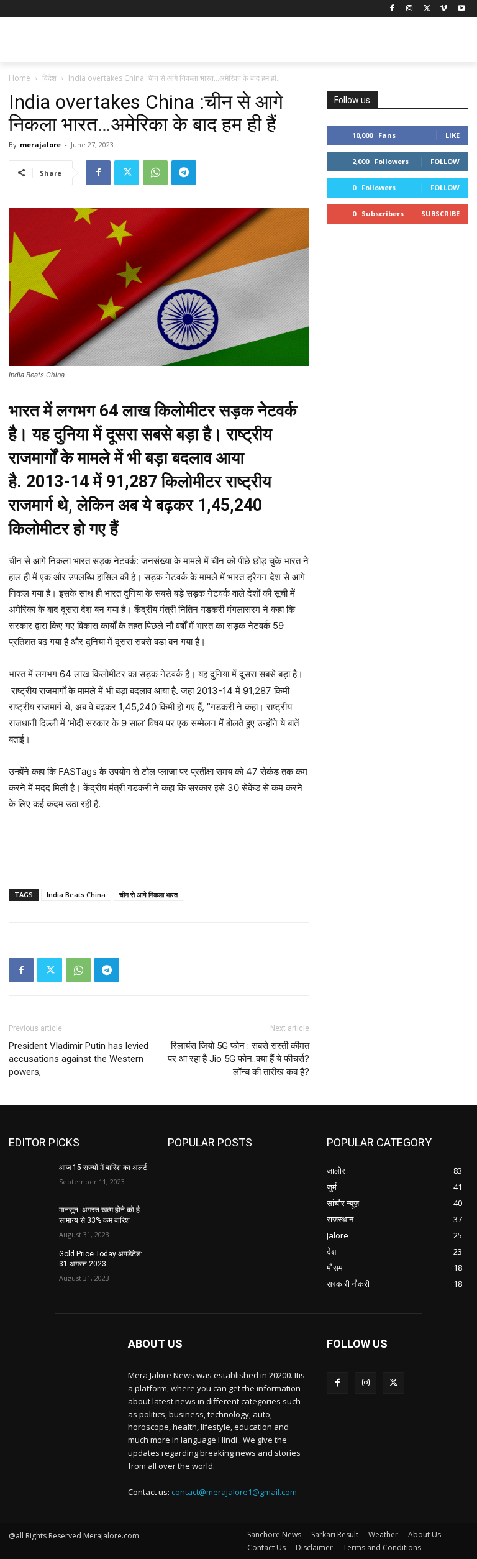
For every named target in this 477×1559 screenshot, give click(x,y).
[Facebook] (392, 9)
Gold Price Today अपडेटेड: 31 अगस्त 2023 (100, 1259)
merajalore (40, 144)
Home (19, 78)
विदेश (49, 78)
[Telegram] (183, 172)
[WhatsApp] (155, 172)
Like (452, 135)
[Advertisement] (323, 41)
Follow (445, 161)
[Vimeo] (444, 9)
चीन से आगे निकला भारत (148, 894)
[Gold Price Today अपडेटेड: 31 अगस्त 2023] (30, 1264)
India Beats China (76, 894)
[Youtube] (461, 9)
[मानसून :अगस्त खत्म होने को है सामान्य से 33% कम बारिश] (30, 1220)
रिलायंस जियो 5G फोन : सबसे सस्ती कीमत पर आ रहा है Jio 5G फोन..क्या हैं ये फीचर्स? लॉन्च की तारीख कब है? (238, 1058)
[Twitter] (427, 9)
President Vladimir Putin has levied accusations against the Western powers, (78, 1058)
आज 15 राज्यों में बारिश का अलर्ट (103, 1167)
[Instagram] (409, 9)
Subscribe (440, 213)
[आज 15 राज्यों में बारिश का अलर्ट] (30, 1177)
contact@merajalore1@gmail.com (234, 1491)
